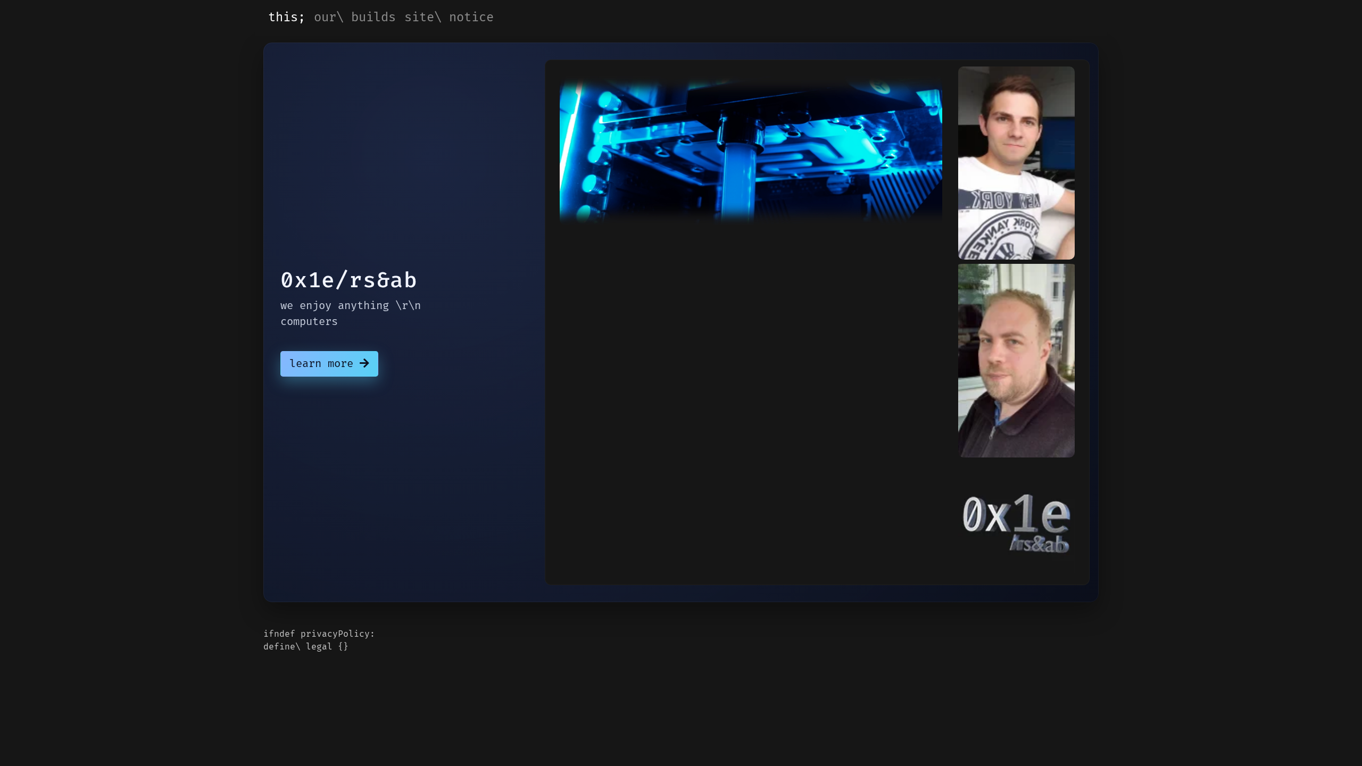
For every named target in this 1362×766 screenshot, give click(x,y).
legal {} (327, 647)
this (283, 17)
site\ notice (449, 17)
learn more (324, 363)
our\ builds (355, 17)
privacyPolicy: (338, 634)
